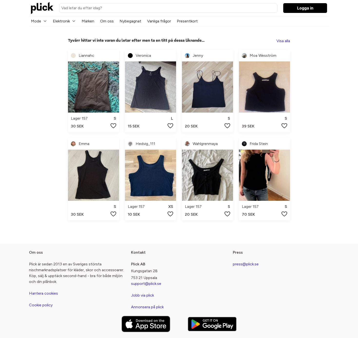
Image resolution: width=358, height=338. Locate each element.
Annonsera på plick (147, 307)
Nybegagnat (130, 21)
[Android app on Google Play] (212, 324)
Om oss (107, 21)
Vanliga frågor (159, 21)
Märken (88, 21)
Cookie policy (41, 305)
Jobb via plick (142, 295)
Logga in (305, 8)
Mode (36, 21)
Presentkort (187, 21)
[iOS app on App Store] (146, 324)
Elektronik (61, 21)
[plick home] (42, 8)
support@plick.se (146, 283)
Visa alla (283, 41)
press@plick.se (246, 264)
